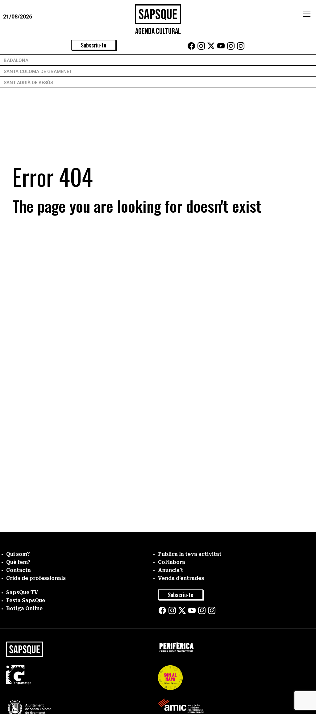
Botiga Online (24, 608)
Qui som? (18, 554)
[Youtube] (221, 48)
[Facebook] (191, 48)
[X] (211, 48)
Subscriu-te (93, 45)
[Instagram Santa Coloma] (231, 48)
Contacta (18, 570)
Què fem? (18, 562)
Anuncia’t (170, 570)
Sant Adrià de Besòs (28, 82)
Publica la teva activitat (190, 554)
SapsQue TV (22, 592)
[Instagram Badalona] (201, 48)
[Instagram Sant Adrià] (240, 48)
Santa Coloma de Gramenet (38, 71)
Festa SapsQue (25, 600)
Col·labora (171, 562)
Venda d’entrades (181, 578)
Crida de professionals (36, 578)
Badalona (16, 60)
